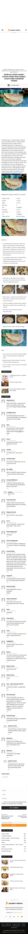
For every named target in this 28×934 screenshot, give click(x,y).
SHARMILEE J (9, 641)
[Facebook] (6, 916)
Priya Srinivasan (11, 499)
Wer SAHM (9, 469)
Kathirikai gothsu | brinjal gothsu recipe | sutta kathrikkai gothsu (7, 817)
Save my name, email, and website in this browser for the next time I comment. (13, 803)
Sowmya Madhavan (12, 479)
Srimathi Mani (10, 551)
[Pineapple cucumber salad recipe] (5, 875)
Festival (23, 924)
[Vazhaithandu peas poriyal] (5, 869)
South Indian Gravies (6, 925)
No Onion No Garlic (16, 924)
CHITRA (8, 449)
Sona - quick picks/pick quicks (14, 683)
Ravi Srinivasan (10, 694)
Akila (7, 425)
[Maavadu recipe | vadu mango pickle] (5, 889)
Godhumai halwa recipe (16, 382)
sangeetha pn (10, 400)
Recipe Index (8, 924)
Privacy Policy (14, 927)
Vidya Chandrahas (11, 598)
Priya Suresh (10, 618)
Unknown (9, 750)
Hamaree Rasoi (10, 586)
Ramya (8, 652)
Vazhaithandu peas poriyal (16, 867)
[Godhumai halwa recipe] (5, 383)
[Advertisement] (14, 14)
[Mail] (14, 916)
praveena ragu (10, 715)
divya (8, 609)
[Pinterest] (17, 916)
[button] (2, 30)
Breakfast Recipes (16, 925)
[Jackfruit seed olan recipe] (5, 882)
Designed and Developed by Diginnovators (16, 932)
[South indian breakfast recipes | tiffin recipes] (5, 390)
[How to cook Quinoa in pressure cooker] (5, 862)
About (3, 924)
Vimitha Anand (10, 458)
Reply (7, 408)
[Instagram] (10, 916)
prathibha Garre (11, 412)
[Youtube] (21, 916)
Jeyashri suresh (15, 85)
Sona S (8, 439)
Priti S (8, 521)
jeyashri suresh (12, 725)
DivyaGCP (9, 575)
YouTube (23, 925)
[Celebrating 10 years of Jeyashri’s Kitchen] (5, 378)
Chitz (8, 630)
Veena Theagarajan (12, 540)
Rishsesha (9, 738)
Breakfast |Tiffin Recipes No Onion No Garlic (13, 69)
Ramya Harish (10, 666)
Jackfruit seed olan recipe (16, 881)
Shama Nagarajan (11, 531)
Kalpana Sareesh (11, 512)
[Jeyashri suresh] (8, 85)
